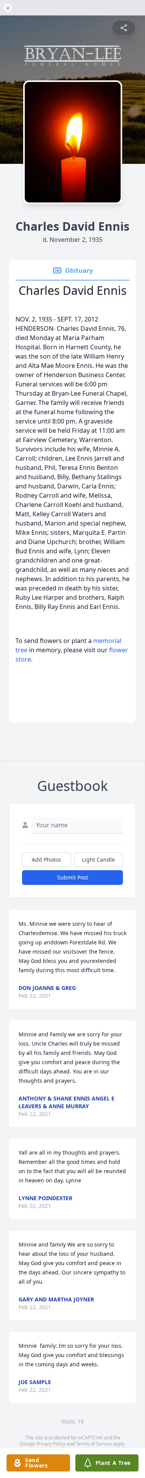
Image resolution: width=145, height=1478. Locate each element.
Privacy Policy (50, 1444)
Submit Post (72, 877)
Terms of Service (94, 1444)
